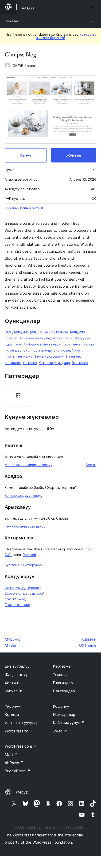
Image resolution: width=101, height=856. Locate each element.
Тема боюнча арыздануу (25, 526)
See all (91, 465)
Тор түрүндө (41, 350)
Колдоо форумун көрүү (23, 495)
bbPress (14, 762)
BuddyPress (17, 771)
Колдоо (12, 714)
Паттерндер (64, 691)
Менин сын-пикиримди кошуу (28, 465)
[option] (18, 395)
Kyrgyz (22, 792)
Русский (29, 555)
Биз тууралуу (17, 666)
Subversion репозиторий (25, 593)
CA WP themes (24, 65)
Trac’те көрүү (15, 599)
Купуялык (13, 691)
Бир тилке (62, 350)
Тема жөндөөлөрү (49, 356)
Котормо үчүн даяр (54, 363)
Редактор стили (59, 338)
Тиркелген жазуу (19, 356)
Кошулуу (61, 706)
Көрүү (25, 155)
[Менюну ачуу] (93, 7)
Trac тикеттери (17, 605)
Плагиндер (63, 682)
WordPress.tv (19, 731)
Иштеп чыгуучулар (22, 722)
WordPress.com (21, 746)
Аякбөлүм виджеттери (41, 344)
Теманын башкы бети (22, 208)
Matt (11, 754)
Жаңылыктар (16, 674)
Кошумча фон (25, 332)
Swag (60, 731)
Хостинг (12, 682)
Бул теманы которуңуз (23, 565)
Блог (8, 332)
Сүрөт (77, 350)
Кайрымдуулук (69, 722)
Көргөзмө (62, 666)
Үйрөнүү (12, 706)
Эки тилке (80, 363)
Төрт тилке (71, 344)
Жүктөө (73, 155)
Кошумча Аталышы (53, 332)
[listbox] (50, 395)
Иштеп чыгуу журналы (23, 588)
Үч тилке (30, 363)
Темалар (12, 21)
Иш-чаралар (64, 714)
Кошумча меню (31, 338)
